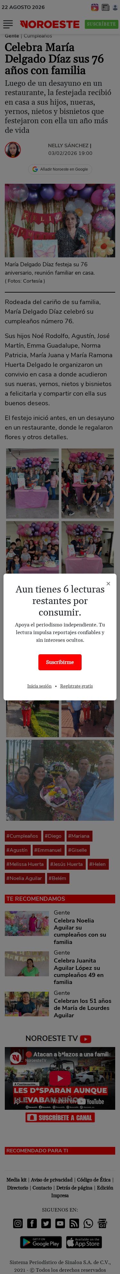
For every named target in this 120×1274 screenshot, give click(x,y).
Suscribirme (60, 662)
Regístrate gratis (76, 686)
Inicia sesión (39, 686)
